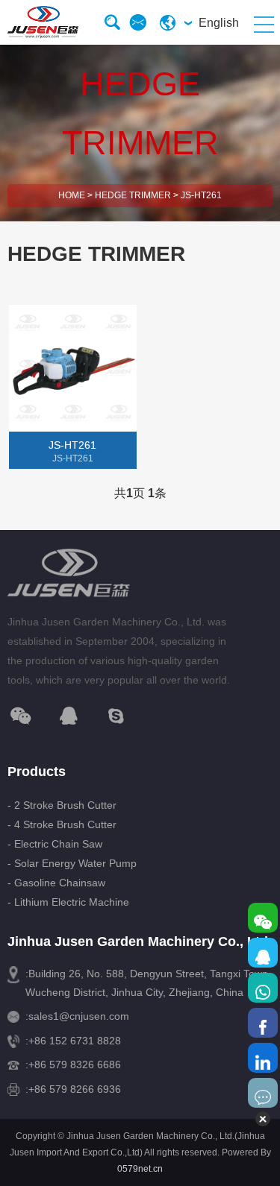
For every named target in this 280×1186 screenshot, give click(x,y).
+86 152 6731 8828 (74, 1041)
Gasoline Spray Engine (69, 514)
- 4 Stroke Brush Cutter (61, 824)
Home (71, 195)
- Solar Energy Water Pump (72, 863)
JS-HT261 (201, 195)
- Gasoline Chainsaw (56, 883)
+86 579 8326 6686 (74, 1064)
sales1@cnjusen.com (78, 1016)
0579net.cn (140, 1169)
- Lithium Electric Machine (68, 902)
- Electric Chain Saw (54, 844)
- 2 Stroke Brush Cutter (61, 805)
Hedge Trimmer (133, 195)
